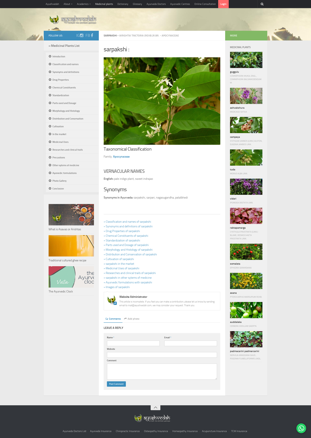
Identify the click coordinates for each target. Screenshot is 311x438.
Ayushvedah (52, 4)
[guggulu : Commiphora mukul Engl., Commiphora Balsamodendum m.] (246, 60)
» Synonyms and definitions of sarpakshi (128, 226)
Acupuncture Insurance (214, 431)
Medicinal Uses (60, 142)
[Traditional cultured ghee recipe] (71, 245)
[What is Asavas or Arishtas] (71, 214)
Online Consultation (205, 4)
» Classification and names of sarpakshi (127, 221)
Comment (111, 360)
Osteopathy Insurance (156, 431)
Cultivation (58, 126)
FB (88, 35)
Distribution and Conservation (67, 118)
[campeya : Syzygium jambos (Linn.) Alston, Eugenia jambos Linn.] (246, 125)
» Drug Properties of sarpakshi (122, 231)
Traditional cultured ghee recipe (67, 260)
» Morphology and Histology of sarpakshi (128, 249)
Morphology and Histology (66, 110)
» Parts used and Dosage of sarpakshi (126, 245)
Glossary (137, 4)
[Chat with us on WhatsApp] (301, 428)
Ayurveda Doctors (156, 4)
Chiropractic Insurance (128, 431)
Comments (115, 318)
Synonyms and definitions (65, 72)
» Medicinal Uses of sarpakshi (121, 268)
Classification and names (65, 64)
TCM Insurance (239, 431)
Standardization (60, 95)
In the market (59, 134)
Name (110, 337)
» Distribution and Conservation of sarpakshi (130, 254)
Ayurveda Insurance (100, 431)
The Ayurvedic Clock (61, 291)
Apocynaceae (170, 35)
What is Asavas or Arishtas (65, 229)
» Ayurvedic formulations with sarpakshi (128, 282)
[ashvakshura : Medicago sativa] (246, 96)
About (67, 4)
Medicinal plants (104, 4)
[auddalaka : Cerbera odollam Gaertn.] (246, 310)
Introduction (58, 56)
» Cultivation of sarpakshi (119, 259)
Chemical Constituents (64, 87)
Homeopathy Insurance (185, 431)
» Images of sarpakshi (117, 287)
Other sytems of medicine (65, 165)
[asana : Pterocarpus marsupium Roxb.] (246, 281)
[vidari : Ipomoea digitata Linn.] (246, 187)
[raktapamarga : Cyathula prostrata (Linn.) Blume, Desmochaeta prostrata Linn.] (246, 216)
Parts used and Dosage (64, 103)
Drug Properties (60, 79)
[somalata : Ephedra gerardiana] (246, 252)
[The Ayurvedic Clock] (71, 277)
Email (167, 337)
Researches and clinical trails (67, 149)
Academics (82, 4)
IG (78, 35)
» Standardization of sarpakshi (122, 240)
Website (111, 349)
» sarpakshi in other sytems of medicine (128, 277)
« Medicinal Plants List (64, 46)
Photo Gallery (59, 180)
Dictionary (122, 4)
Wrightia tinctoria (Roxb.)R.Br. (139, 35)
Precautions (58, 157)
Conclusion (58, 188)
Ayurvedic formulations (64, 173)
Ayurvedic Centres (180, 4)
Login (223, 4)
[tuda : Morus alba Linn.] (246, 157)
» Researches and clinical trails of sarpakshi (130, 273)
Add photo (133, 318)
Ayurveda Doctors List (74, 431)
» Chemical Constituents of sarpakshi (126, 236)
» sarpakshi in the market (119, 264)
